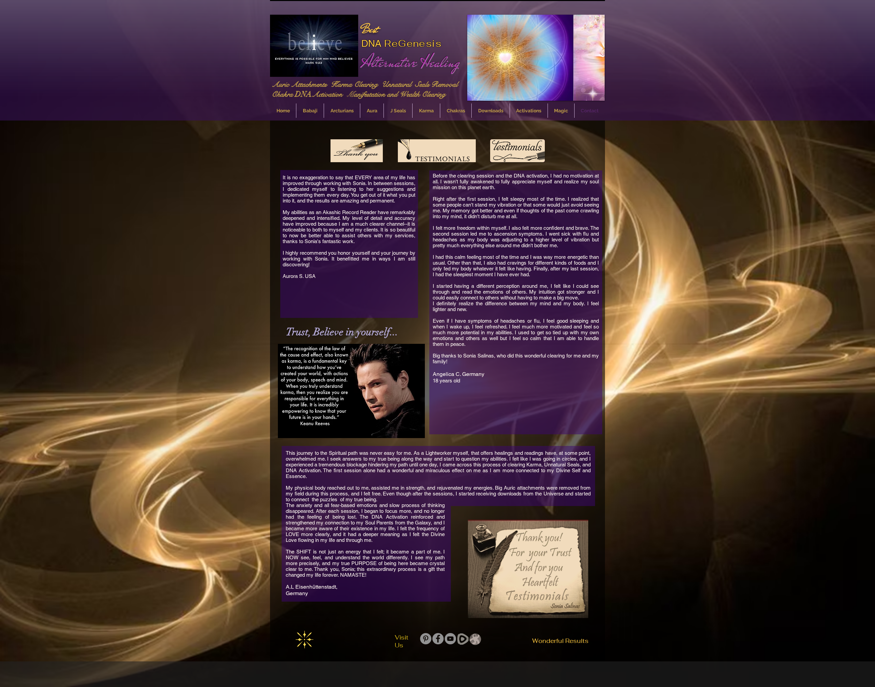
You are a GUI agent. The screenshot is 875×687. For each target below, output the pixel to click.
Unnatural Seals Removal (421, 84)
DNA (371, 43)
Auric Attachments (301, 84)
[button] (536, 58)
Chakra (283, 94)
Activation (329, 94)
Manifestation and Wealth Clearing (396, 94)
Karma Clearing (356, 84)
